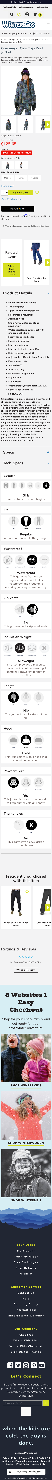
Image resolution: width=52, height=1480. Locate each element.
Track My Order (26, 1256)
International (26, 1309)
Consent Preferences (26, 1452)
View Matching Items (12, 199)
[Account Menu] (27, 14)
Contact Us (26, 1292)
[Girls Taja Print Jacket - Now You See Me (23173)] (8, 123)
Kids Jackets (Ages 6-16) (33, 39)
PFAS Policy (22, 1464)
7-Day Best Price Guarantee (26, 2)
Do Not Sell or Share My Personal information (26, 1459)
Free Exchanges (26, 1262)
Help (26, 1298)
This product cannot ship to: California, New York (27, 226)
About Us (26, 1334)
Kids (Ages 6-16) (14, 39)
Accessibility (38, 1464)
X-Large (34, 178)
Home (3, 39)
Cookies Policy (28, 1458)
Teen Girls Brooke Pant (36, 280)
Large (21, 178)
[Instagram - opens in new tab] (26, 1365)
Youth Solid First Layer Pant (16, 924)
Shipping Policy (26, 1304)
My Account (26, 1250)
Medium (7, 178)
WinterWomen (26, 7)
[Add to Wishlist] (37, 192)
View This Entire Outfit (11, 270)
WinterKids (9, 7)
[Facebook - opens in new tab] (10, 1365)
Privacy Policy (10, 1458)
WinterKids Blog (26, 1340)
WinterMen (43, 7)
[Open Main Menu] (43, 24)
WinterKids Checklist (26, 1346)
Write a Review (25, 969)
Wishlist (26, 1273)
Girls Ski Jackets (15, 42)
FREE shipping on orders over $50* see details (26, 33)
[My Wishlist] (19, 14)
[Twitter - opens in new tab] (18, 1365)
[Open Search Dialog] (11, 14)
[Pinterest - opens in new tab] (34, 1365)
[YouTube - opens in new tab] (42, 1365)
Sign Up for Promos (26, 1351)
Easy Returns (26, 1267)
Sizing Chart (7, 186)
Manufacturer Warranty (26, 1315)
